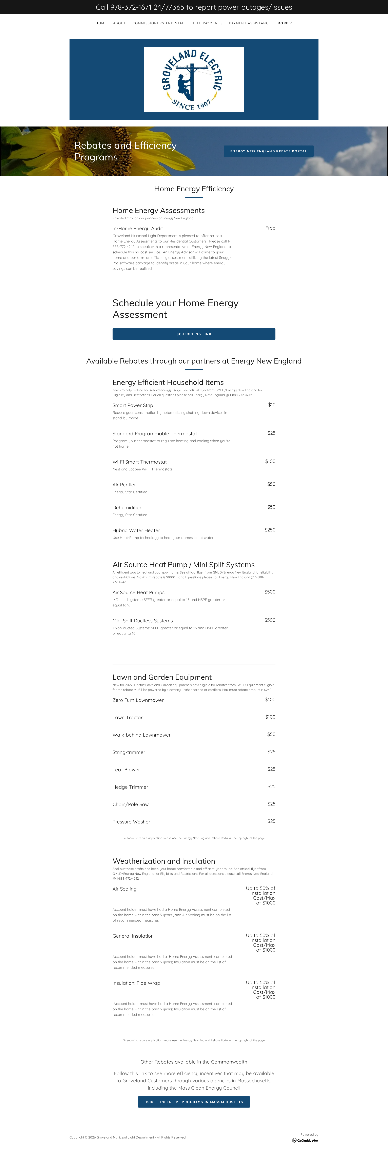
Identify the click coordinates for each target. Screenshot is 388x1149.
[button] (284, 21)
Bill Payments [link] (208, 23)
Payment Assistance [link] (250, 23)
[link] (194, 79)
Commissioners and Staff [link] (160, 23)
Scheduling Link (194, 334)
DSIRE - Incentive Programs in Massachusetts (193, 1102)
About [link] (119, 23)
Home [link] (101, 23)
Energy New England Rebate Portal (268, 151)
